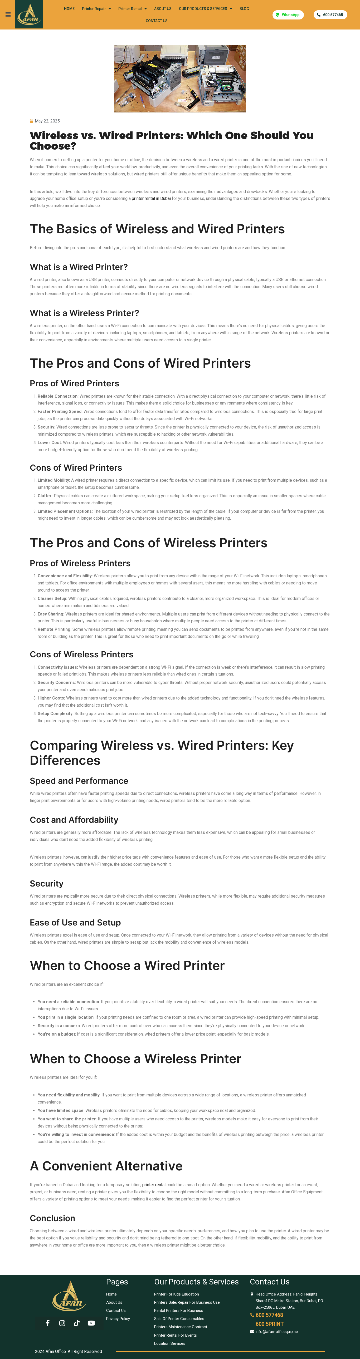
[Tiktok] (76, 1323)
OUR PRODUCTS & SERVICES (203, 9)
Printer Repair (94, 9)
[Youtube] (91, 1323)
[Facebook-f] (47, 1323)
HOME (69, 9)
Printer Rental (130, 9)
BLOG (244, 9)
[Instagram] (62, 1323)
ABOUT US (163, 9)
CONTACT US (157, 21)
